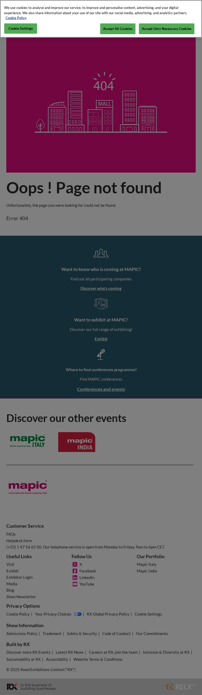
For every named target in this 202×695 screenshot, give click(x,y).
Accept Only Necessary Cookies (166, 29)
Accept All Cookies (118, 29)
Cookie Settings (20, 28)
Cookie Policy (16, 18)
